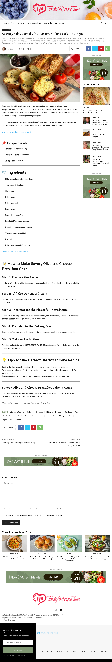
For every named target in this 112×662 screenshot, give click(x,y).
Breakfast (7, 29)
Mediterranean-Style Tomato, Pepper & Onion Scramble (14, 558)
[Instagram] (105, 23)
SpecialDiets (8, 420)
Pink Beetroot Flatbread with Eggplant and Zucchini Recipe (100, 162)
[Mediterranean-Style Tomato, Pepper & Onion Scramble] (14, 543)
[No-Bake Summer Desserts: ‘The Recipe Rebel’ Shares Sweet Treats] (86, 145)
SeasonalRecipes (59, 416)
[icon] (38, 633)
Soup (71, 416)
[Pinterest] (101, 48)
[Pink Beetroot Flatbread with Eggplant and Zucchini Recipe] (86, 159)
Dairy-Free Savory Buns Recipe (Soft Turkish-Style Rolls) (42, 558)
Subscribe (17, 650)
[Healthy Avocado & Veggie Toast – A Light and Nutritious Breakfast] (69, 543)
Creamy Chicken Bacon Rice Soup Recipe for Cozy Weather (96, 112)
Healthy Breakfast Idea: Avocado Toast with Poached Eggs (97, 558)
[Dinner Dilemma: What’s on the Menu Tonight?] (86, 132)
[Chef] (4, 49)
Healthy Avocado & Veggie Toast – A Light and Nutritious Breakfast (69, 559)
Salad (47, 416)
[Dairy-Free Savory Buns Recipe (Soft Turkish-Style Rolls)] (42, 543)
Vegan (18, 420)
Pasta (27, 416)
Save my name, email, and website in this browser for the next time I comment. (33, 516)
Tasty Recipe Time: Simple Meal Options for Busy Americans (100, 122)
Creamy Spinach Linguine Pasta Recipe (19, 442)
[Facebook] (101, 23)
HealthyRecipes (9, 416)
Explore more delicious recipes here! (16, 132)
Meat (20, 416)
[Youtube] (60, 610)
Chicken (49, 412)
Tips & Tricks (87, 108)
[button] (109, 23)
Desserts (58, 412)
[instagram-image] (42, 642)
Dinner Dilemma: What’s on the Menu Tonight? (100, 135)
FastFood (68, 412)
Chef (11, 49)
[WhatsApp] (107, 48)
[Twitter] (95, 48)
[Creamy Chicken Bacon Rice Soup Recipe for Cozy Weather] (96, 96)
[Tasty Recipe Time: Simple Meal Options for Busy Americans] (86, 120)
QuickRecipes (37, 416)
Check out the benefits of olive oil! (15, 252)
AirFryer (30, 412)
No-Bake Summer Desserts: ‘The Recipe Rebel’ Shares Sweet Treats (100, 148)
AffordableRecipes (17, 412)
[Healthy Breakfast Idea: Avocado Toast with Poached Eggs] (97, 543)
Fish (76, 412)
